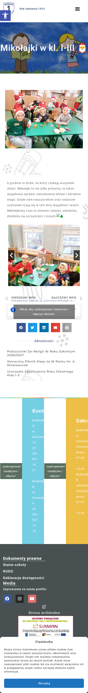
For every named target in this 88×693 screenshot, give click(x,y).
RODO (8, 571)
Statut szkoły (14, 565)
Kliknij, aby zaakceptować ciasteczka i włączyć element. (44, 312)
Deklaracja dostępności (23, 578)
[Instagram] (20, 599)
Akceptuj (44, 683)
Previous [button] (11, 255)
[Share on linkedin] (44, 327)
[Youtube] (32, 599)
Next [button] (77, 255)
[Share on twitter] (32, 327)
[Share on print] (67, 327)
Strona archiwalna (44, 613)
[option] (44, 255)
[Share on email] (55, 327)
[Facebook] (7, 599)
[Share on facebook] (21, 327)
